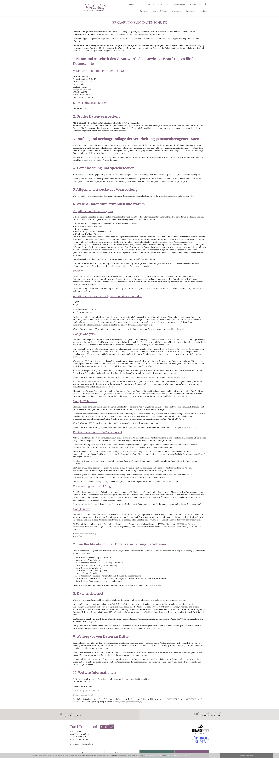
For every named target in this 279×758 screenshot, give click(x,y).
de (206, 4)
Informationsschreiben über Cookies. (177, 755)
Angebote (164, 4)
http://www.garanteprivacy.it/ (128, 702)
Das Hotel (144, 11)
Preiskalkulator (135, 4)
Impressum (74, 744)
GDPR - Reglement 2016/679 (86, 691)
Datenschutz (87, 744)
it (199, 4)
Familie (193, 4)
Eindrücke (190, 11)
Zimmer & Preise (159, 11)
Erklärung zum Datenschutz (153, 755)
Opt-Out (78, 536)
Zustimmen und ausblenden (247, 755)
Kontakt (203, 11)
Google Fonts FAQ (133, 427)
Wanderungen (179, 4)
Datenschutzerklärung (85, 533)
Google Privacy (189, 427)
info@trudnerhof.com (83, 89)
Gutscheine (151, 4)
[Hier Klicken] (177, 329)
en (202, 4)
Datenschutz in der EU (83, 695)
